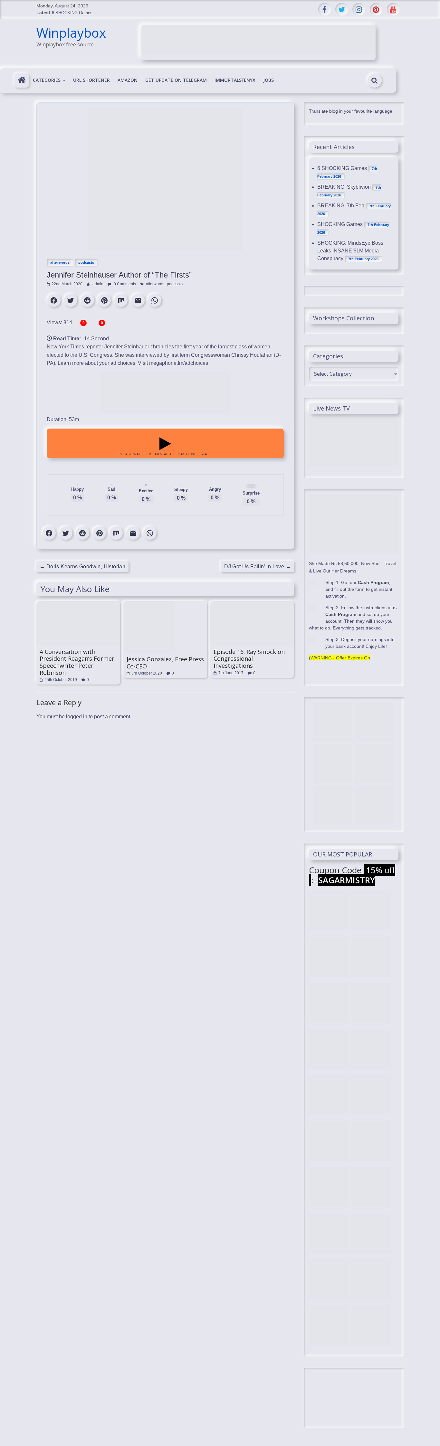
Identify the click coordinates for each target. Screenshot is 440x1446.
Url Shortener (91, 80)
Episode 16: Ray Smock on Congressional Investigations (249, 658)
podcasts (86, 262)
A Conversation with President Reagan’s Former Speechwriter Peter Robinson (77, 662)
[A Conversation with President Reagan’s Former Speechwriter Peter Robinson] (78, 604)
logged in (76, 716)
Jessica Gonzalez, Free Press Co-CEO (165, 662)
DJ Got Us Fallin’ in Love (257, 566)
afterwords (155, 284)
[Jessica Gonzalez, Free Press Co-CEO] (149, 604)
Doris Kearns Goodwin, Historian (82, 566)
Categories (47, 80)
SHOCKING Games (340, 224)
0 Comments (124, 284)
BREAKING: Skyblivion (344, 187)
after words (60, 262)
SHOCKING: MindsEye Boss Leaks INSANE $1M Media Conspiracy (350, 250)
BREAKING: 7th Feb (340, 205)
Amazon (128, 80)
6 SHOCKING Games (72, 12)
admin (98, 284)
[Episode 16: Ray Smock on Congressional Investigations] (252, 604)
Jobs (268, 80)
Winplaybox (71, 33)
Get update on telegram (176, 80)
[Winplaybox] (21, 80)
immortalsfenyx (235, 80)
